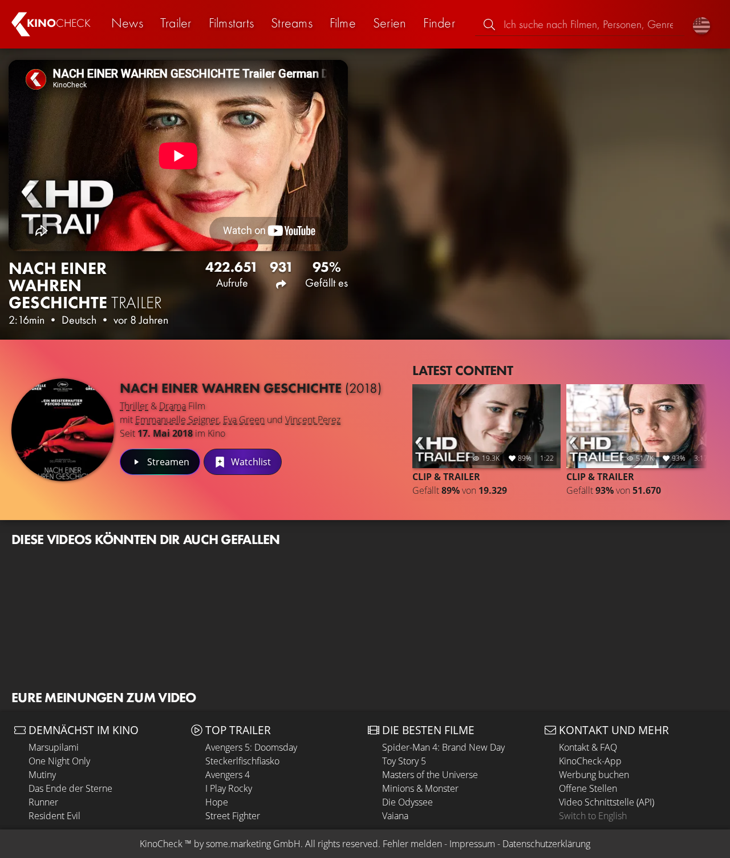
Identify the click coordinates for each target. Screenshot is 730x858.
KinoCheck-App (590, 761)
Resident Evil (54, 815)
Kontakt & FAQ (588, 747)
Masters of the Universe (430, 774)
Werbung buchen (594, 774)
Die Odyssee (407, 802)
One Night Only (59, 761)
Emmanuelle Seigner (177, 419)
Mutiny (42, 774)
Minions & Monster (420, 788)
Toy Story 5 (404, 761)
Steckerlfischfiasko (242, 761)
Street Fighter (232, 815)
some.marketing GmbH (253, 843)
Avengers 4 (227, 774)
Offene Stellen (588, 788)
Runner (43, 802)
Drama (172, 406)
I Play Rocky (228, 788)
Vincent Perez (312, 419)
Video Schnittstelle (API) (606, 802)
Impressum (472, 843)
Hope (216, 802)
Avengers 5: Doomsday (251, 747)
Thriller (134, 406)
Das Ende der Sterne (70, 788)
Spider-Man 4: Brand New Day (443, 747)
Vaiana (395, 815)
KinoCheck (161, 843)
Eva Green (244, 419)
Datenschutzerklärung (546, 843)
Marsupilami (54, 747)
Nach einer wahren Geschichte (251, 388)
